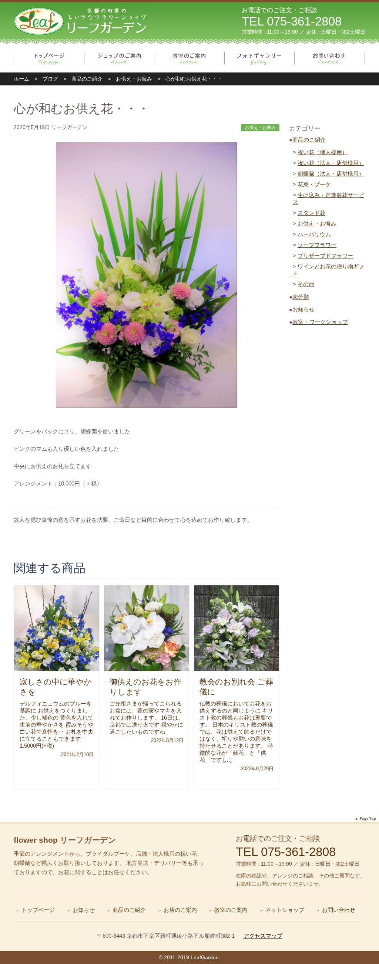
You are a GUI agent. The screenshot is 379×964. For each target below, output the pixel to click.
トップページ (49, 58)
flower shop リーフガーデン (65, 840)
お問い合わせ (330, 58)
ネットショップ (284, 910)
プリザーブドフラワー (325, 256)
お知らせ (303, 309)
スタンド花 (311, 213)
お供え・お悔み (317, 223)
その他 (306, 284)
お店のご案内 (180, 910)
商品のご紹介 (309, 139)
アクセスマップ (263, 936)
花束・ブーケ (314, 184)
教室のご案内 (189, 58)
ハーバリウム (314, 234)
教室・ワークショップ (320, 322)
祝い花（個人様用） (323, 152)
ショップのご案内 (119, 58)
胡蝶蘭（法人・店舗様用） (331, 173)
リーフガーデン (81, 20)
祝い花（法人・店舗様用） (331, 163)
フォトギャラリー (260, 58)
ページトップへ (365, 818)
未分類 (300, 297)
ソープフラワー (317, 245)
